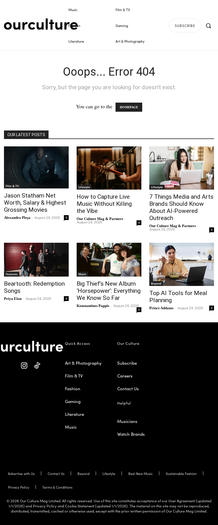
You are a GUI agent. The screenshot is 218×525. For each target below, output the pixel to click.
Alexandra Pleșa (17, 217)
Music (82, 274)
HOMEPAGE (129, 107)
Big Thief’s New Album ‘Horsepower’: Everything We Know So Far (109, 290)
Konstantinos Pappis (93, 306)
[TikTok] (37, 365)
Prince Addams (161, 308)
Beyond (156, 283)
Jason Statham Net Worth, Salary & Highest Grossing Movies (35, 202)
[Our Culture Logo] (41, 24)
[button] (208, 25)
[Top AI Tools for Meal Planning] (181, 264)
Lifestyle (84, 187)
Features (12, 274)
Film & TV (12, 186)
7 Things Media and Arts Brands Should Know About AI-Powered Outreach (181, 207)
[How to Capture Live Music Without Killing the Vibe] (109, 168)
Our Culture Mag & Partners (100, 219)
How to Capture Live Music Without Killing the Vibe (104, 203)
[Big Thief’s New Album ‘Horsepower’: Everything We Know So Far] (109, 260)
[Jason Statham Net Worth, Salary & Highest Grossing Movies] (36, 167)
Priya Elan (13, 298)
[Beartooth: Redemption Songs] (36, 260)
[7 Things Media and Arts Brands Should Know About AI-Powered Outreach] (181, 168)
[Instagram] (24, 365)
